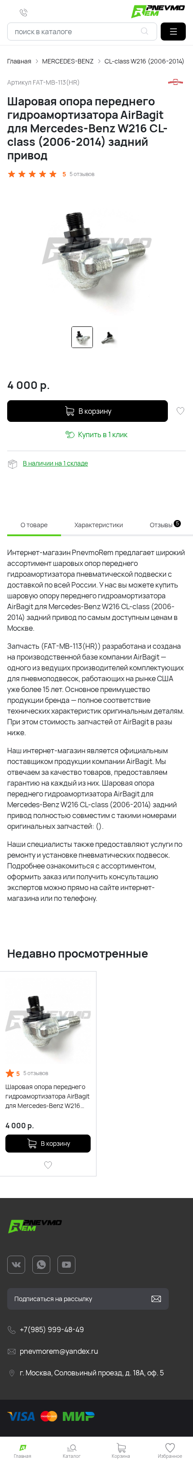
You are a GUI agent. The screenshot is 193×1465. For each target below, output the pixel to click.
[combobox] (82, 32)
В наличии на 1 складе (55, 463)
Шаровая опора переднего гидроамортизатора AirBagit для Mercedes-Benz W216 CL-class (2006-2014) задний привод (48, 1096)
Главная (19, 61)
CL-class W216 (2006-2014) (144, 61)
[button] (173, 32)
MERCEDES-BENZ (68, 61)
